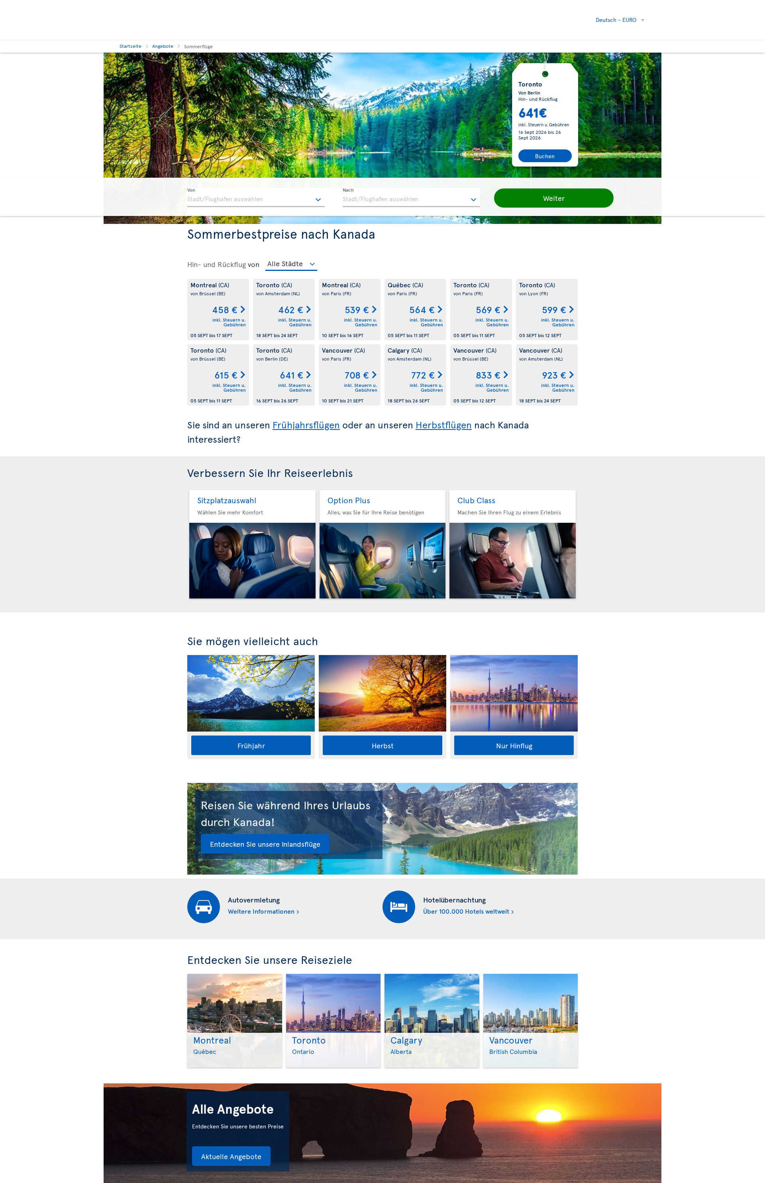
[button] (554, 198)
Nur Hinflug (514, 745)
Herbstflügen (444, 424)
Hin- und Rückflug (216, 264)
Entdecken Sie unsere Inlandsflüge (265, 844)
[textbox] (256, 197)
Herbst (383, 745)
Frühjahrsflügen (306, 424)
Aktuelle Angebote (231, 1156)
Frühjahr (251, 745)
